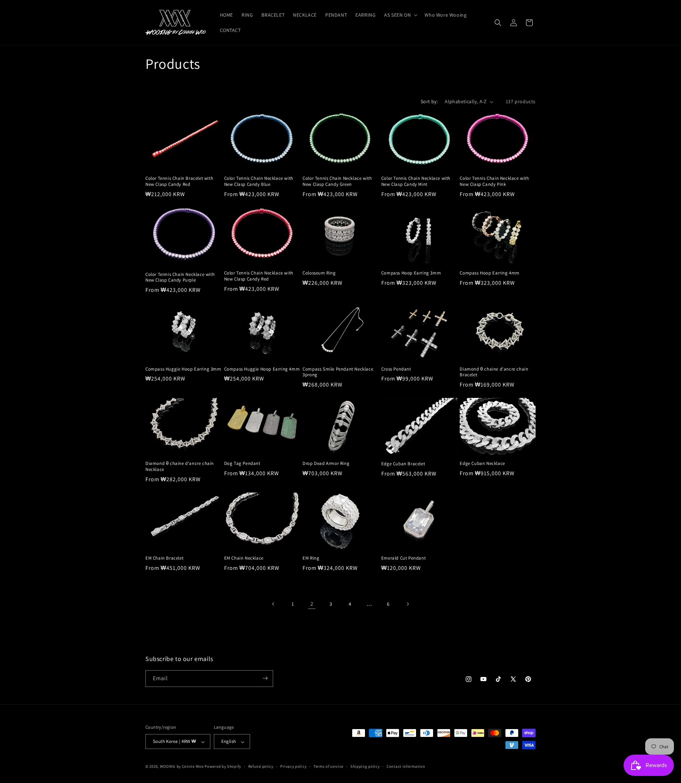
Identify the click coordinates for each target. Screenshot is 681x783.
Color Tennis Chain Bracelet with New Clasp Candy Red (179, 181)
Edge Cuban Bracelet (403, 464)
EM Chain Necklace (244, 558)
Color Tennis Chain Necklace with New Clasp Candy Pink (494, 181)
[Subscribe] (265, 678)
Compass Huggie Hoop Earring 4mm (262, 369)
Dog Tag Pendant (242, 463)
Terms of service (328, 766)
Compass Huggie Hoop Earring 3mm (183, 369)
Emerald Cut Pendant (403, 558)
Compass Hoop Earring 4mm (489, 273)
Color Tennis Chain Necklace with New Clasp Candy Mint (415, 181)
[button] (400, 14)
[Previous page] (273, 604)
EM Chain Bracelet (164, 558)
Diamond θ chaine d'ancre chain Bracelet (494, 372)
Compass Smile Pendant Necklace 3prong (338, 372)
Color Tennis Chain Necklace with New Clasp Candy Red (258, 276)
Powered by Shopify (223, 766)
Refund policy (260, 766)
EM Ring (311, 558)
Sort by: (429, 101)
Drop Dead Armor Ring (326, 463)
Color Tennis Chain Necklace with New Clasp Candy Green (337, 181)
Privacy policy (293, 766)
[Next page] (407, 604)
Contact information (406, 766)
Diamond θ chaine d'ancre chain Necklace (179, 466)
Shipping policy (365, 766)
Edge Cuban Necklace (482, 463)
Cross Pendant (396, 369)
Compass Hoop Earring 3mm (411, 273)
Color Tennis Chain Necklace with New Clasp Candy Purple (180, 277)
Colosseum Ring (319, 273)
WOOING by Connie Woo (182, 766)
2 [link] (312, 603)
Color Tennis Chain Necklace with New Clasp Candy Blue (258, 181)
